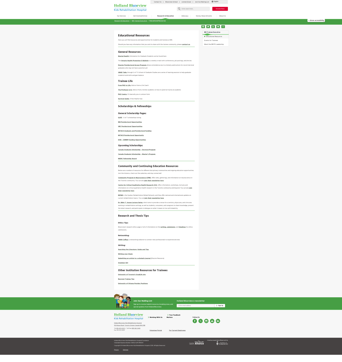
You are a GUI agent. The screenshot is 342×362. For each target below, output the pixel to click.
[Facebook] (202, 26)
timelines (182, 227)
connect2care (186, 2)
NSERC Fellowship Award (127, 158)
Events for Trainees (211, 40)
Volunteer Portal (156, 330)
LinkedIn (218, 321)
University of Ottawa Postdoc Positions (133, 283)
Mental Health (123, 56)
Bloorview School (171, 2)
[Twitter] (207, 26)
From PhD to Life (124, 85)
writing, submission (168, 227)
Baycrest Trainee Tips (126, 279)
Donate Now (220, 9)
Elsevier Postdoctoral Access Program (132, 65)
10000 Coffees (123, 239)
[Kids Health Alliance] (196, 342)
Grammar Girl (123, 263)
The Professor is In (125, 90)
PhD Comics (122, 94)
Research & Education (165, 16)
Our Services (121, 16)
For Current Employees (177, 330)
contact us (186, 44)
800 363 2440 (136, 328)
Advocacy (185, 16)
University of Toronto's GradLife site (132, 274)
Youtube (212, 321)
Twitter (200, 321)
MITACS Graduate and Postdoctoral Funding (134, 131)
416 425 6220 (120, 328)
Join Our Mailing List (202, 2)
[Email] (217, 26)
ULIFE (120, 117)
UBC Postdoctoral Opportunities (130, 126)
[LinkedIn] (212, 26)
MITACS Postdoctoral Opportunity (131, 135)
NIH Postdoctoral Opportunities (130, 122)
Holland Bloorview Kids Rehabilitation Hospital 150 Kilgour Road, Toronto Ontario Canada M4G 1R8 (129, 324)
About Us (222, 16)
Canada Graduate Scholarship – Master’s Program (137, 154)
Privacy (116, 350)
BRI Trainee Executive (139, 21)
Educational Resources (214, 36)
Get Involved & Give (140, 16)
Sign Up (220, 305)
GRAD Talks (122, 72)
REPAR (120, 195)
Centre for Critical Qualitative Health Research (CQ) (137, 185)
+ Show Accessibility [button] (316, 20)
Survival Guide (123, 99)
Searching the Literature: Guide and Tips (133, 249)
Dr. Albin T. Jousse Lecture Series (130, 202)
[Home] (130, 7)
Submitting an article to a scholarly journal (134, 258)
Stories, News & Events (204, 16)
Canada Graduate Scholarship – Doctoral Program (136, 150)
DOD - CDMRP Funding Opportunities (132, 140)
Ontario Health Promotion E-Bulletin (135, 60)
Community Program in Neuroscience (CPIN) (134, 178)
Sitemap (125, 350)
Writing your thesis (125, 254)
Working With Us (156, 317)
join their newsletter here (154, 180)
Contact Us (157, 2)
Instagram (206, 321)
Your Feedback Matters (173, 316)
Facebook (195, 321)
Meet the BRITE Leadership (214, 44)
